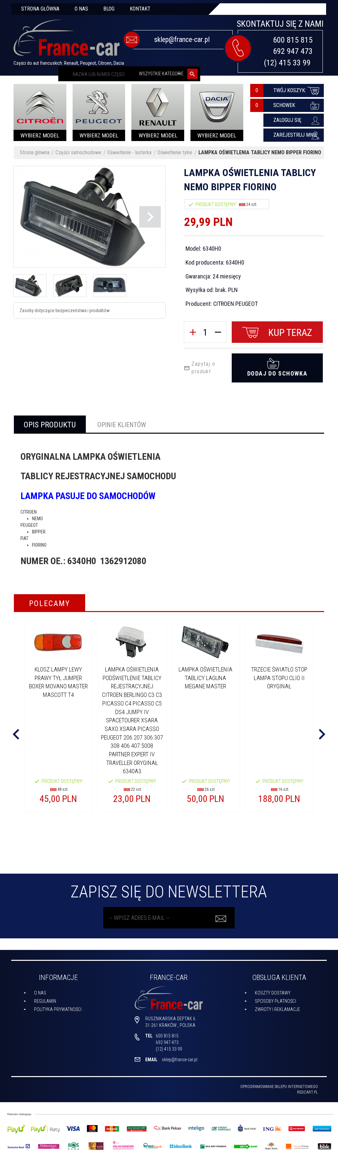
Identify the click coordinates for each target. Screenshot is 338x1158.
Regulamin (45, 1001)
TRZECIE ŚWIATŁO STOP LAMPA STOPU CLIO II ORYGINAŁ (279, 678)
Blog (109, 9)
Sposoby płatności (275, 1001)
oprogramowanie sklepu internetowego (279, 1086)
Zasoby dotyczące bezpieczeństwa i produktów (64, 310)
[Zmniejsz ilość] (217, 332)
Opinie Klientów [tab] (121, 425)
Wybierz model (39, 135)
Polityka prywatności (58, 1009)
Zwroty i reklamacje (277, 1009)
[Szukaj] (192, 74)
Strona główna (40, 9)
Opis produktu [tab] (50, 424)
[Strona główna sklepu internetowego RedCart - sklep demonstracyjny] (66, 40)
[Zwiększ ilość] (192, 332)
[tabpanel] (169, 509)
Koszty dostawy (272, 992)
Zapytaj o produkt (203, 368)
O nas (81, 9)
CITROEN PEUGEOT (235, 303)
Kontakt (140, 9)
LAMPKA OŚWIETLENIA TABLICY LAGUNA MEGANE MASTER (205, 678)
